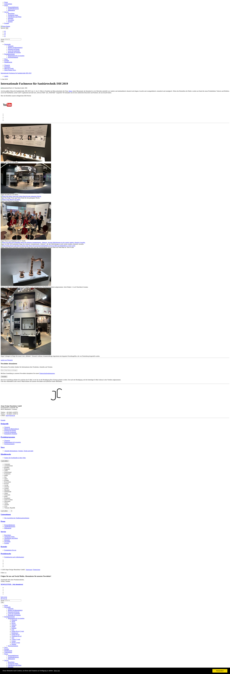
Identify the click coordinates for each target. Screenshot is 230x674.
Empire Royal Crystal (18, 631)
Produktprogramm (9, 54)
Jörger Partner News (10, 70)
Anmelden (4, 376)
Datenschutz (36, 569)
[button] (5, 461)
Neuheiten (7, 67)
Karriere (10, 21)
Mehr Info (57, 670)
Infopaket (10, 18)
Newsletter (11, 20)
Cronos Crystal (16, 639)
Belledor (14, 628)
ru (4, 36)
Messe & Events (9, 68)
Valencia (14, 625)
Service (6, 12)
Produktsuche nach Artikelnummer (14, 557)
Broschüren (11, 13)
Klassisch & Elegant (13, 49)
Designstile (7, 44)
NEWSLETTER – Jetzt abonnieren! (12, 584)
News (6, 59)
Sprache (3, 28)
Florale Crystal (16, 642)
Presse (6, 5)
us (5, 34)
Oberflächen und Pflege (14, 17)
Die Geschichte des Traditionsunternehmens (16, 518)
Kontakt (6, 23)
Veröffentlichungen (13, 8)
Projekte (6, 60)
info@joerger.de (10, 415)
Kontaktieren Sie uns (10, 550)
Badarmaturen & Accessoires (16, 55)
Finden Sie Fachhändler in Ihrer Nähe (15, 458)
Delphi (13, 626)
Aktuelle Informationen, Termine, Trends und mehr (18, 451)
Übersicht (10, 46)
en (5, 33)
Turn (13, 638)
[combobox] (115, 486)
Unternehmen (8, 4)
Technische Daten (13, 15)
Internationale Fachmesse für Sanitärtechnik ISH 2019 (16, 73)
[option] (7, 464)
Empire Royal (15, 634)
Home (6, 2)
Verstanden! (220, 670)
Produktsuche (6, 554)
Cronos (14, 641)
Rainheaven (15, 633)
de (7, 28)
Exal (13, 629)
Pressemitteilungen (13, 7)
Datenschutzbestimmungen (47, 373)
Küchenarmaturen (13, 57)
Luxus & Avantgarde (14, 51)
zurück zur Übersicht (7, 360)
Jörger (70, 91)
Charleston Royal (16, 636)
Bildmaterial (11, 10)
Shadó (13, 621)
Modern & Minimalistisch (15, 47)
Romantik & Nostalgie (14, 52)
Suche (2, 39)
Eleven (13, 623)
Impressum (29, 569)
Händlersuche (8, 62)
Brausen (14, 644)
